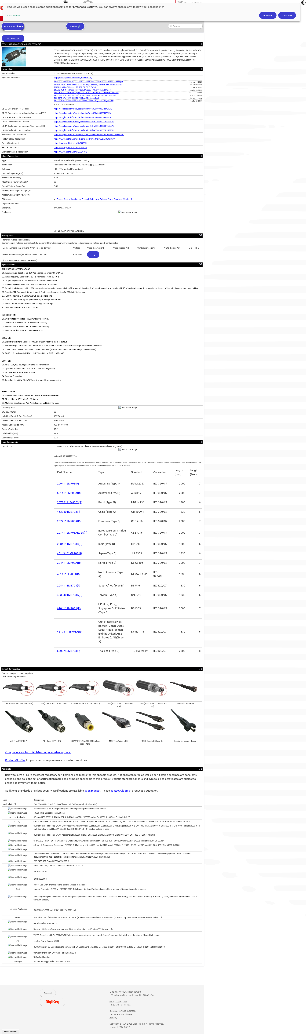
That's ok (287, 15)
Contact (48, 993)
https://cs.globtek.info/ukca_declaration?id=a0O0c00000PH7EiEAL (84, 121)
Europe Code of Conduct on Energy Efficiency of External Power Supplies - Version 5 (94, 199)
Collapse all (13, 39)
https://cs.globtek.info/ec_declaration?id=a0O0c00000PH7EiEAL (83, 109)
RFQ (93, 255)
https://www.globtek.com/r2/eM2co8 (70, 147)
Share (73, 26)
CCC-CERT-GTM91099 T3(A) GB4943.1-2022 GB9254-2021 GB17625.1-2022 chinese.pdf (88, 82)
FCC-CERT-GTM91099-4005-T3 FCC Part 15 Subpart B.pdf (76, 98)
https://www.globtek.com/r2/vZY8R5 (70, 152)
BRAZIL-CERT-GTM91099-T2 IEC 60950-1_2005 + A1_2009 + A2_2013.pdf (82, 90)
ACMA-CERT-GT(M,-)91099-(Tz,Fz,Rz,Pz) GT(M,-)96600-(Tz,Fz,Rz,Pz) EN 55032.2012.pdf (88, 85)
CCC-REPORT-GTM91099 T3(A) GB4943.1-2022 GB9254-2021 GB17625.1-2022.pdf (86, 93)
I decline (268, 15)
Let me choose (12, 15)
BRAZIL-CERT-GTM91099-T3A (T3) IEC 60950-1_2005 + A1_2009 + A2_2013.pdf (85, 95)
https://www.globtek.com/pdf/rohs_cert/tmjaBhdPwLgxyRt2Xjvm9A (84, 139)
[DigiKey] (52, 1002)
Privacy (113, 1017)
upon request (92, 790)
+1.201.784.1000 (118, 1001)
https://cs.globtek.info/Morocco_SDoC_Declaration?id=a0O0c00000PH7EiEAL (89, 134)
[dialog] (151, 12)
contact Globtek (120, 790)
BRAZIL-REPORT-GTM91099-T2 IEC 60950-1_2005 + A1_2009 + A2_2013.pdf (83, 101)
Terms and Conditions (120, 1014)
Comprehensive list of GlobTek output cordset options (38, 752)
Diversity (114, 1011)
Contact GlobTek (15, 760)
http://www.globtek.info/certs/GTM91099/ (73, 77)
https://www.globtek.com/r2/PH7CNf (70, 143)
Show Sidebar (10, 1031)
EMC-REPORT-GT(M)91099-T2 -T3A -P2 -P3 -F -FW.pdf (75, 87)
